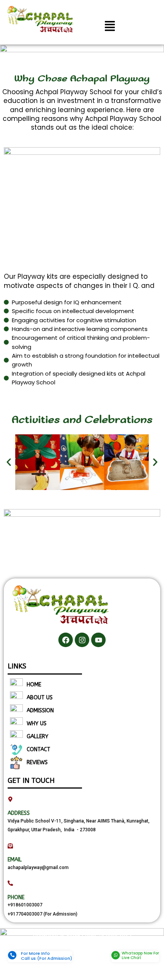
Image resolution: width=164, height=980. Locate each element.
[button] (109, 26)
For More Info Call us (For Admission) (46, 955)
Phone (16, 897)
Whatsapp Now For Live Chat (140, 955)
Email (15, 859)
